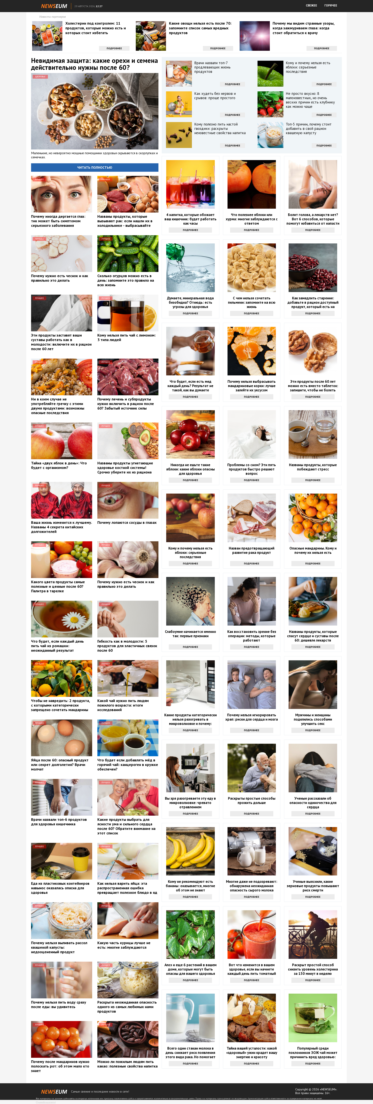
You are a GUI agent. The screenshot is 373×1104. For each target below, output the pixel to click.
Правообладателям (45, 1102)
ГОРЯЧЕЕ (330, 5)
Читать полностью (94, 167)
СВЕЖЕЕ (311, 5)
